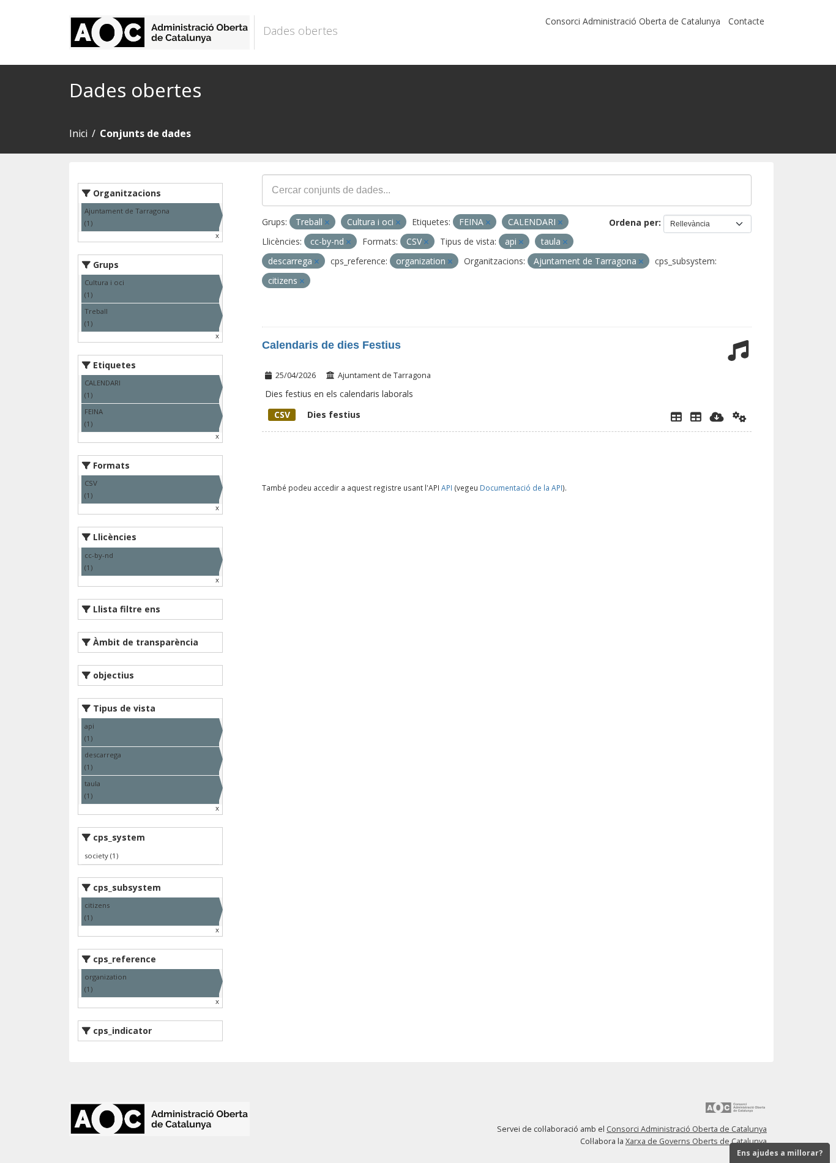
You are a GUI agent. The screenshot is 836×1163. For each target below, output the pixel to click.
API (446, 487)
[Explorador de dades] (676, 416)
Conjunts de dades (145, 133)
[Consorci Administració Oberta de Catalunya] (735, 1112)
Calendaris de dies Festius (331, 345)
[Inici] (162, 32)
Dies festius (317, 414)
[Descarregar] (717, 416)
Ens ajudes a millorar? (780, 1153)
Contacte (746, 21)
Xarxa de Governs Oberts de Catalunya (696, 1141)
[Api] (740, 416)
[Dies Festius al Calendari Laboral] (695, 416)
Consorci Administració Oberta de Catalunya (632, 21)
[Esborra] (327, 222)
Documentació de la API (521, 487)
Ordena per (634, 222)
